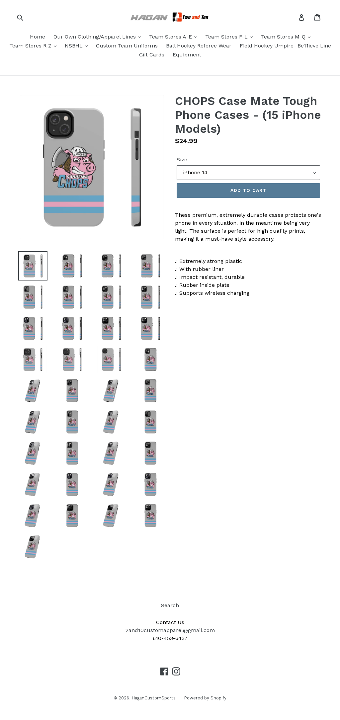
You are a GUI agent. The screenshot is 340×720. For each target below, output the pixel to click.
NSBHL (74, 45)
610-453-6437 (170, 638)
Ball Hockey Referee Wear (198, 45)
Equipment (187, 54)
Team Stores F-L (227, 37)
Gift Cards (151, 54)
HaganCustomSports (153, 697)
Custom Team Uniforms (127, 45)
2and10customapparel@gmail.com (170, 630)
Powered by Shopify (205, 697)
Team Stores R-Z (31, 45)
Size (182, 159)
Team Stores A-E (171, 37)
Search (170, 605)
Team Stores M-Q (284, 37)
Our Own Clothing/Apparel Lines (95, 37)
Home (37, 37)
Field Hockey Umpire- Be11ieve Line (285, 45)
